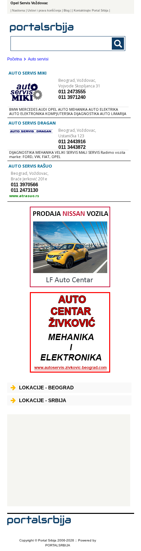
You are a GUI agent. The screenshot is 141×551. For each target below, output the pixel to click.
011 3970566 (24, 184)
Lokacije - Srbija (42, 400)
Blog (67, 10)
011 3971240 (72, 97)
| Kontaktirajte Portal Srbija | (91, 10)
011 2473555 (72, 91)
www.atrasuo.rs (24, 195)
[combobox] (57, 43)
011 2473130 (24, 190)
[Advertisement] (68, 460)
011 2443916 (72, 141)
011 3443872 (72, 147)
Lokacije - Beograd (46, 387)
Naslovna (18, 10)
